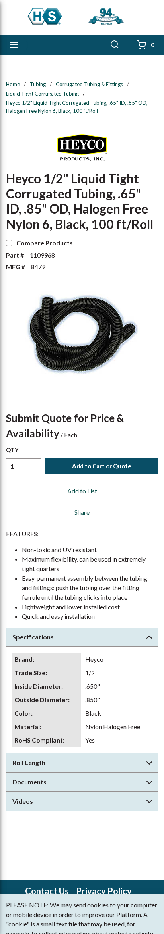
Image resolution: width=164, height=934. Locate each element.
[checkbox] (9, 243)
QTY (12, 449)
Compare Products (44, 242)
